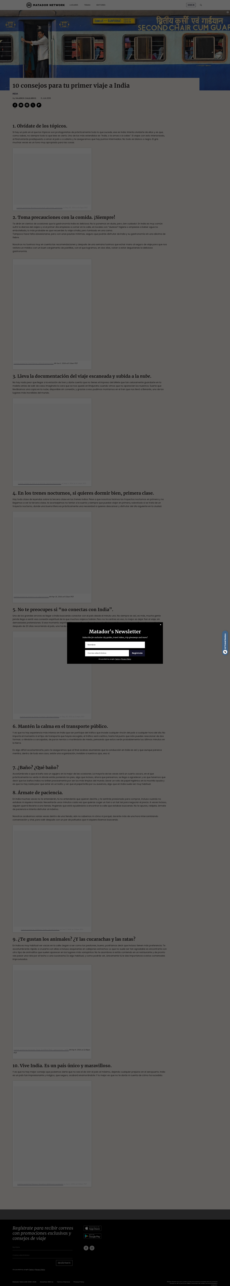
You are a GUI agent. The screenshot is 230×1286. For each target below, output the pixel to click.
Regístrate (137, 653)
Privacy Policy (126, 659)
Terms (117, 659)
